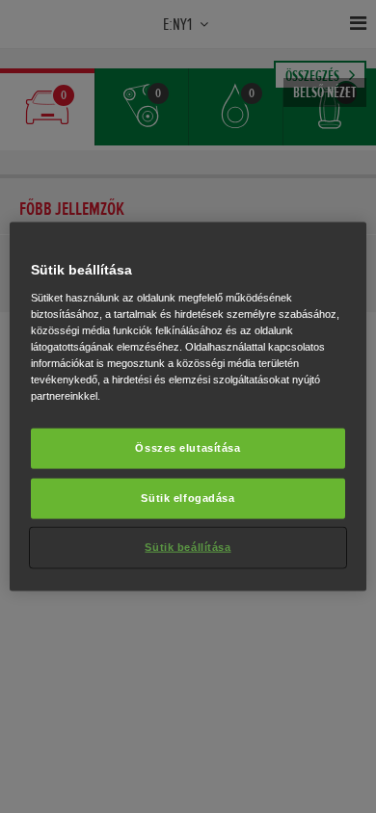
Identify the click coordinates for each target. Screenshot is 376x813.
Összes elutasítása (187, 448)
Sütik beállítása (187, 546)
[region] (188, 407)
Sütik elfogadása (187, 498)
